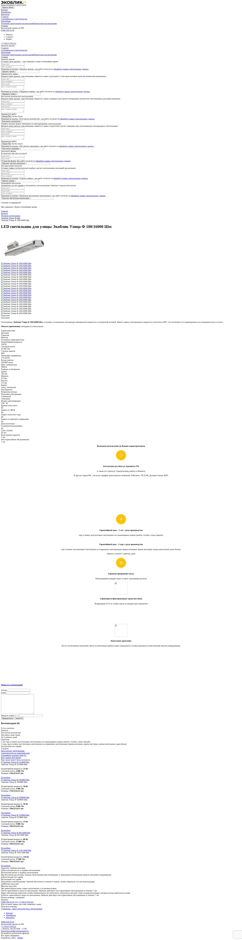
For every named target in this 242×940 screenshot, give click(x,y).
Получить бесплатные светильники (15, 198)
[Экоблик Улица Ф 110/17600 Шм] (121, 850)
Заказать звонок (8, 72)
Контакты (5, 14)
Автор (3, 690)
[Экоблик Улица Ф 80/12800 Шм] (121, 833)
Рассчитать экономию (10, 149)
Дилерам (5, 23)
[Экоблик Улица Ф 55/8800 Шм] (121, 815)
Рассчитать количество (11, 121)
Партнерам (5, 21)
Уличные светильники (10, 216)
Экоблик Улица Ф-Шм (10, 218)
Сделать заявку (8, 181)
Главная (4, 211)
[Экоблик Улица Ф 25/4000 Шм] (121, 762)
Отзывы (4, 26)
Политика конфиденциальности (15, 931)
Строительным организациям (21, 23)
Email (3, 693)
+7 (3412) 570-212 (8, 43)
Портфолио (6, 12)
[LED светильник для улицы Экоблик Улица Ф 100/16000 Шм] (16, 288)
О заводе (5, 17)
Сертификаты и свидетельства (14, 19)
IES (11, 758)
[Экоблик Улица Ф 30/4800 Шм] (121, 780)
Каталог (4, 10)
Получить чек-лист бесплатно (13, 163)
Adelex (20, 938)
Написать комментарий (12, 685)
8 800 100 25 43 (7, 30)
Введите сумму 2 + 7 (10, 715)
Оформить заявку (9, 94)
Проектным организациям (45, 23)
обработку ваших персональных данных (71, 69)
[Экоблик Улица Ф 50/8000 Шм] (121, 797)
